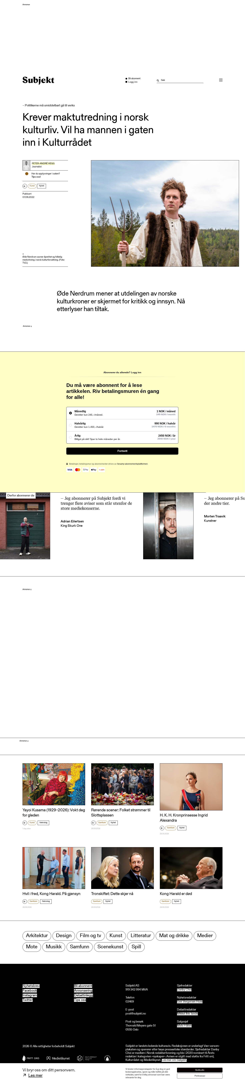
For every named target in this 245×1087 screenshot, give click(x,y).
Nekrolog (43, 823)
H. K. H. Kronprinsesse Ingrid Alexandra (184, 818)
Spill (136, 947)
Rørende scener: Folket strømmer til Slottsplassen (120, 812)
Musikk (54, 947)
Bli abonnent (83, 986)
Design (64, 935)
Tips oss (80, 1000)
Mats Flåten (184, 1025)
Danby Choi (184, 989)
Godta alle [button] (199, 1070)
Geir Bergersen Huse (189, 1001)
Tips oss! (36, 177)
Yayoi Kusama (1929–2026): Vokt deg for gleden (53, 812)
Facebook (29, 990)
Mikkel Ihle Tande (187, 1013)
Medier (205, 935)
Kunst (32, 186)
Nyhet (41, 186)
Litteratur (141, 935)
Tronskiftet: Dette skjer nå (112, 894)
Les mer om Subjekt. (174, 1060)
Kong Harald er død (176, 894)
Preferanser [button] (199, 1076)
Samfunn (102, 823)
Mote (32, 947)
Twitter (27, 1000)
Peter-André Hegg (43, 164)
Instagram (29, 995)
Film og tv (90, 935)
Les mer (35, 1076)
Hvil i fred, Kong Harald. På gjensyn (51, 894)
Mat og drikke (174, 935)
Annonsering (83, 990)
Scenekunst (110, 947)
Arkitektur (37, 935)
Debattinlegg (83, 995)
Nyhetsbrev (31, 986)
